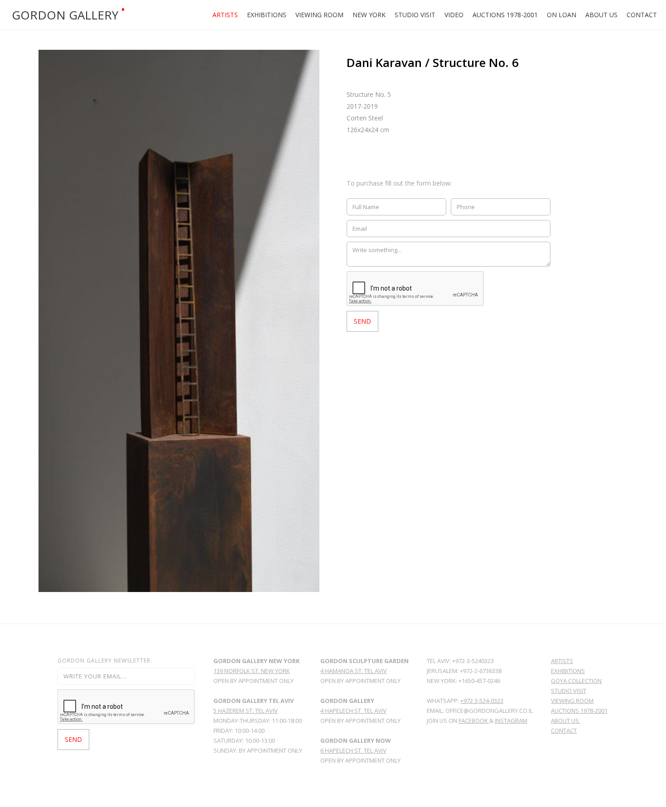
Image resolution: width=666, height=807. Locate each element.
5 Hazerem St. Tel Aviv (245, 711)
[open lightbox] (179, 321)
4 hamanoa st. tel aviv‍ (353, 671)
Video (453, 14)
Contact (642, 14)
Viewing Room (319, 14)
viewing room (572, 701)
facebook (473, 720)
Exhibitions (266, 14)
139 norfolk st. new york (251, 671)
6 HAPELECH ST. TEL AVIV (353, 750)
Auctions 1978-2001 (505, 14)
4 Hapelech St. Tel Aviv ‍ (353, 711)
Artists (225, 14)
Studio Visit (415, 14)
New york (369, 14)
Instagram (511, 720)
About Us (601, 14)
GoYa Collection (576, 681)
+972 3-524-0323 (481, 701)
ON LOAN (561, 14)
